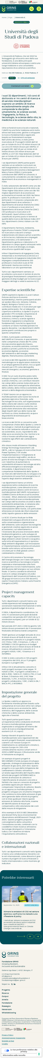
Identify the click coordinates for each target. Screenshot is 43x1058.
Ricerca (5, 993)
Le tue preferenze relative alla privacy (23, 1051)
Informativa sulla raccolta (14, 1055)
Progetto (6, 990)
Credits (5, 1044)
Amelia (5, 1000)
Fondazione (7, 1003)
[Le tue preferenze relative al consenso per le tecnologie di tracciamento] (39, 1054)
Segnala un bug (8, 1041)
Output (5, 996)
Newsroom (7, 1009)
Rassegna (6, 1006)
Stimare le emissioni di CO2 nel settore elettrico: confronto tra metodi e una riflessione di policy (21, 914)
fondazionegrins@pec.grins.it (13, 980)
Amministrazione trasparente (13, 1038)
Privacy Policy (7, 1035)
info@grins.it (7, 976)
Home (4, 18)
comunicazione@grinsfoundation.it (16, 978)
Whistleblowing (9, 1013)
